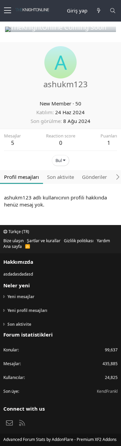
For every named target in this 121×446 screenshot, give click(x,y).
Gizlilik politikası (78, 241)
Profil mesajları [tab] (21, 176)
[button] (7, 11)
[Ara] (113, 10)
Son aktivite (19, 324)
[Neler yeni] (98, 10)
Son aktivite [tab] (60, 176)
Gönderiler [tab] (94, 176)
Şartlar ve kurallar (44, 241)
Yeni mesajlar (20, 296)
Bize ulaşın (13, 241)
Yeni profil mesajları (27, 310)
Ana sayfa (12, 246)
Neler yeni (16, 285)
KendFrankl (107, 391)
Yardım (103, 241)
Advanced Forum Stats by (60, 439)
